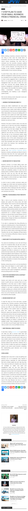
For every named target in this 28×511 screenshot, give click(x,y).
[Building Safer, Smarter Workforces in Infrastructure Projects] (5, 459)
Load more (13, 503)
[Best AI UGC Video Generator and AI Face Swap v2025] (5, 476)
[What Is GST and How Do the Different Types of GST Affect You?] (5, 445)
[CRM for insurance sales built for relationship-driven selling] (5, 483)
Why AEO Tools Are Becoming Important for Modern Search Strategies (16, 490)
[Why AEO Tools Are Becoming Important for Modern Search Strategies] (5, 491)
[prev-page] (2, 464)
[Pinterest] (13, 24)
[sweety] (2, 20)
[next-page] (4, 464)
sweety (5, 20)
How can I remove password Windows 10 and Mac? (21, 408)
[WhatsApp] (16, 24)
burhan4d (13, 434)
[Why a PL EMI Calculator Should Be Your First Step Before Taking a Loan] (5, 452)
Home (2, 5)
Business (6, 5)
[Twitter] (10, 24)
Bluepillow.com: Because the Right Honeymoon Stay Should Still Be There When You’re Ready (17, 498)
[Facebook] (7, 24)
